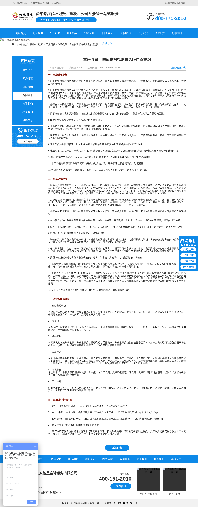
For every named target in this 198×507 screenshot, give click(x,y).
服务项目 (72, 33)
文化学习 (107, 43)
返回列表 (117, 447)
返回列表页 (176, 67)
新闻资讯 (126, 33)
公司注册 (38, 33)
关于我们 (143, 33)
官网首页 (28, 61)
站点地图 (170, 3)
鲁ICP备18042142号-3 (125, 503)
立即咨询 (27, 141)
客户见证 (89, 33)
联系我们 (181, 3)
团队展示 (107, 33)
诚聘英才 (177, 33)
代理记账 (55, 33)
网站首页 (20, 33)
